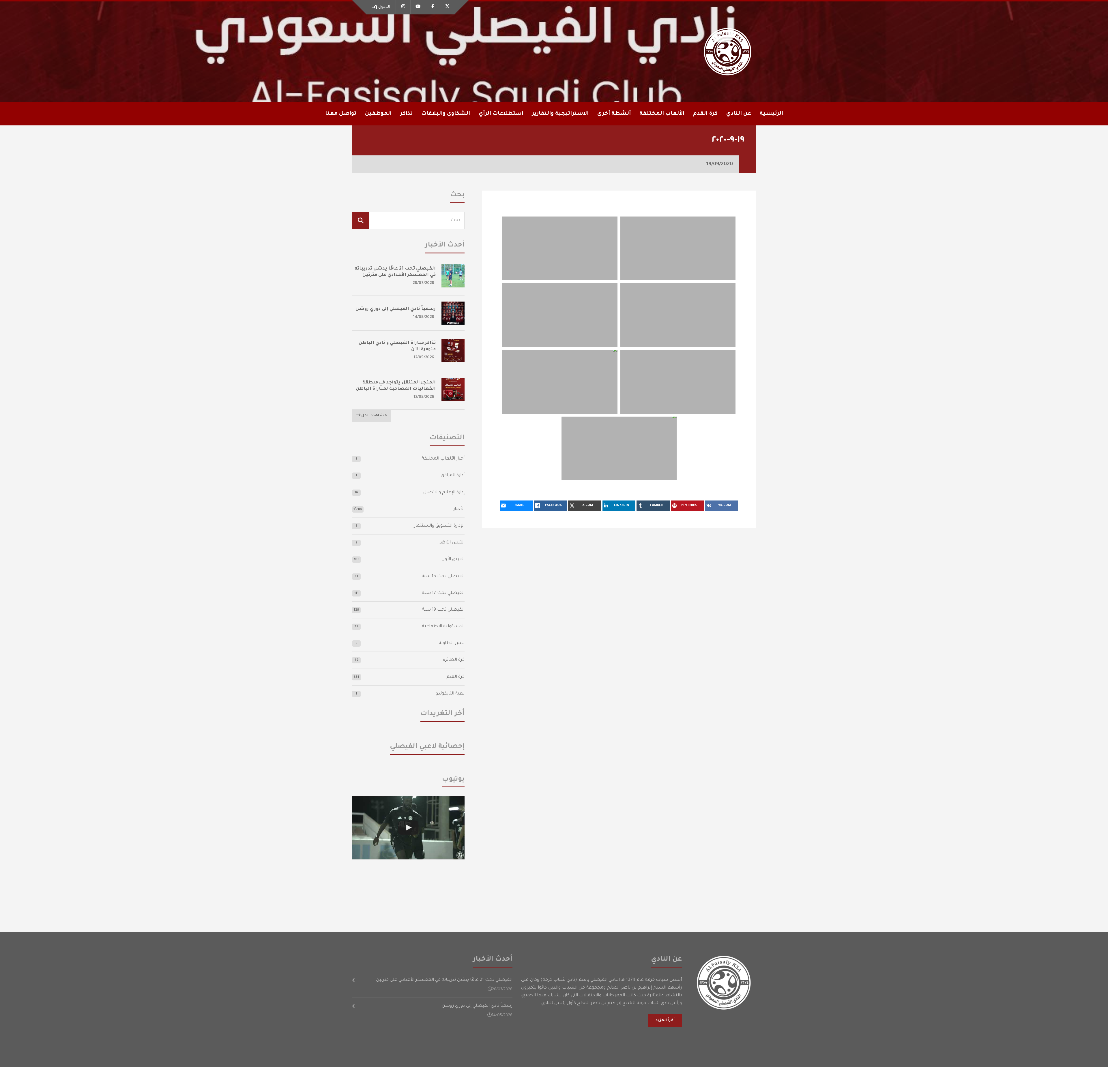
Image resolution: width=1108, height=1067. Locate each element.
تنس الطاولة (452, 643)
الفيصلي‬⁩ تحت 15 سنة (443, 576)
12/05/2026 (424, 357)
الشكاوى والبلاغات (445, 114)
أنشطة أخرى (614, 114)
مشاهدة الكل (373, 416)
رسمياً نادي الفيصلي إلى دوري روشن (395, 309)
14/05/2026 (423, 317)
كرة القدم (455, 677)
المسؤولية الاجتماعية (443, 626)
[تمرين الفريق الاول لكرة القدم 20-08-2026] (408, 827)
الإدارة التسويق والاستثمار (439, 526)
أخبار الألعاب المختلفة (443, 458)
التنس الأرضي (451, 542)
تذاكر (406, 114)
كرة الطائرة (454, 660)
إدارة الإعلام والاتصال (444, 492)
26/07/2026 (423, 283)
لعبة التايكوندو (450, 693)
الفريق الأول (453, 559)
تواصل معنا (340, 114)
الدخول (384, 7)
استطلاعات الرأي (501, 114)
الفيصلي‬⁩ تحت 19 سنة (443, 609)
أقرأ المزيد (665, 1021)
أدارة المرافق (453, 475)
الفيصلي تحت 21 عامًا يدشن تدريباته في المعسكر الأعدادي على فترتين (444, 980)
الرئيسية (771, 114)
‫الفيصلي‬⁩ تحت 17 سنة (443, 593)
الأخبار (459, 509)
